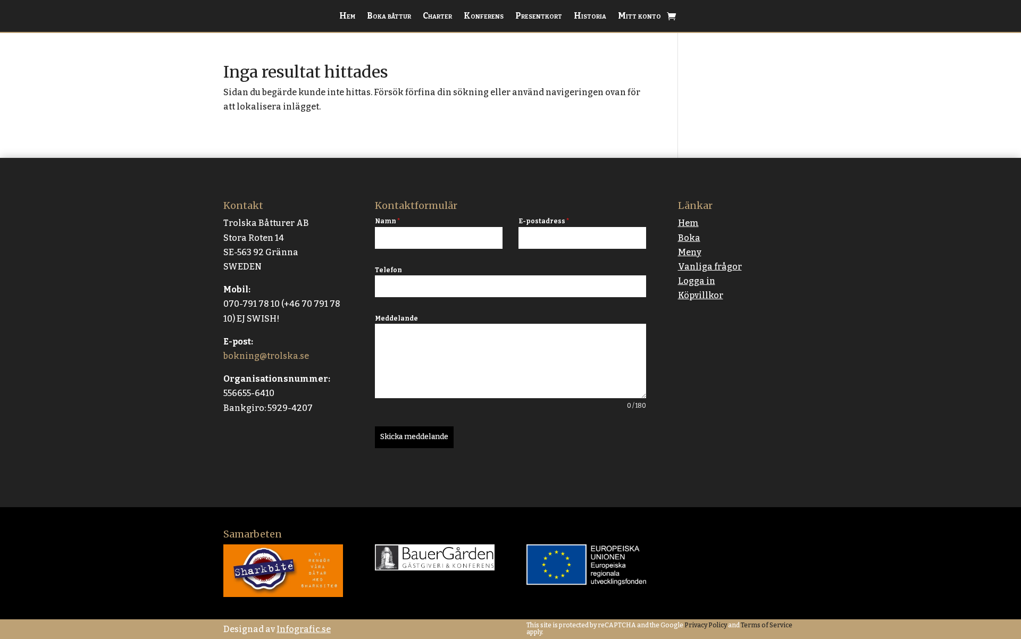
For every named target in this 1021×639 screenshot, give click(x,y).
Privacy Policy (705, 625)
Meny (689, 252)
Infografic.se (304, 629)
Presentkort (538, 16)
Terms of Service (766, 625)
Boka (689, 238)
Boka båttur (389, 16)
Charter (437, 16)
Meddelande (396, 318)
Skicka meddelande (414, 436)
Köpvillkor (700, 295)
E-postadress (543, 221)
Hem (347, 16)
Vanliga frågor (710, 267)
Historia (590, 16)
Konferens (484, 16)
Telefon (388, 270)
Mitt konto (639, 16)
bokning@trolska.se (266, 356)
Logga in (696, 281)
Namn (387, 221)
